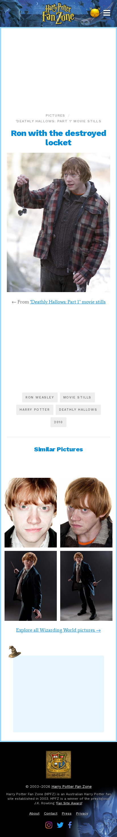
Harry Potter (35, 410)
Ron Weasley (40, 397)
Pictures (55, 115)
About (34, 813)
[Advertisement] (58, 69)
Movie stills (77, 397)
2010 (58, 422)
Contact (50, 813)
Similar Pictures (58, 449)
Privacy (82, 813)
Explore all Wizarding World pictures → (58, 630)
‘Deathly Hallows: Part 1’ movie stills (58, 121)
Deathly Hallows (78, 410)
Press (67, 813)
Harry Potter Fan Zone (71, 786)
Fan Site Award (69, 803)
